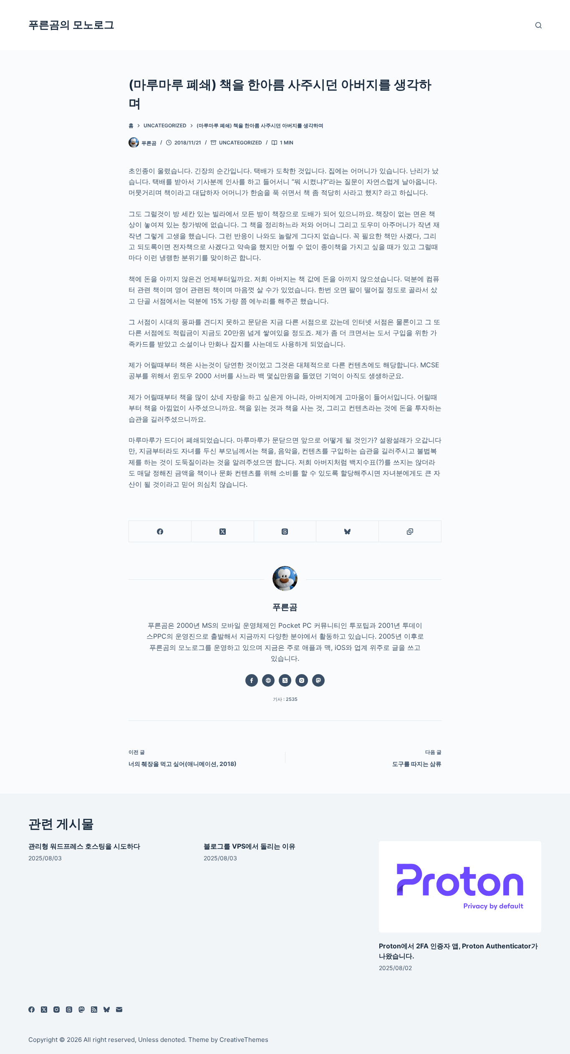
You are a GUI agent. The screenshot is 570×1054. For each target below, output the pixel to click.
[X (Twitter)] (223, 531)
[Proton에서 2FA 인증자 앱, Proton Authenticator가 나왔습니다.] (460, 887)
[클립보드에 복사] (410, 531)
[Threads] (285, 531)
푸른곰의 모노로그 (71, 24)
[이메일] (119, 1009)
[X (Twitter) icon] (285, 680)
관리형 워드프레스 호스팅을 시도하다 (84, 846)
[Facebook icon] (251, 680)
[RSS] (94, 1009)
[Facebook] (160, 531)
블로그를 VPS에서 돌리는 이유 (249, 846)
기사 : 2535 (285, 699)
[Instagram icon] (301, 680)
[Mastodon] (81, 1009)
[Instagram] (56, 1009)
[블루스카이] (347, 531)
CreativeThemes (243, 1040)
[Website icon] (268, 680)
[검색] (538, 25)
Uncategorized (240, 142)
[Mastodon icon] (318, 680)
